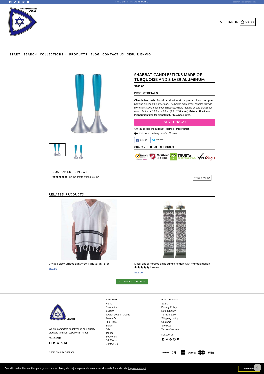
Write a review (202, 177)
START (15, 54)
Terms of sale (168, 314)
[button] (141, 267)
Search (165, 303)
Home (109, 303)
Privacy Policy (169, 307)
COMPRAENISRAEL (65, 352)
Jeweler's (111, 318)
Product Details (146, 93)
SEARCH (30, 54)
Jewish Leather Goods (118, 314)
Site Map (166, 325)
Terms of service (170, 329)
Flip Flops (111, 322)
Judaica (110, 311)
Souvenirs (111, 336)
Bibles (109, 325)
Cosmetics (111, 307)
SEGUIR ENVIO (139, 54)
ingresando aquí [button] (137, 368)
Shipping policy (169, 318)
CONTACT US (113, 54)
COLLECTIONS (52, 54)
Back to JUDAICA (134, 281)
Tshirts (109, 333)
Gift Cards (111, 340)
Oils (108, 329)
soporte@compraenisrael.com (244, 2)
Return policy (168, 311)
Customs (166, 322)
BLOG (94, 54)
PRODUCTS (78, 54)
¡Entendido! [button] (249, 368)
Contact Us (112, 344)
